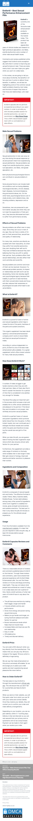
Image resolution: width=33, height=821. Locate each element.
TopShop (15, 761)
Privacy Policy (6, 802)
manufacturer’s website (10, 528)
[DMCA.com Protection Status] (13, 813)
